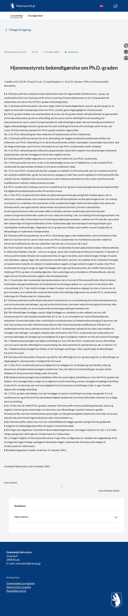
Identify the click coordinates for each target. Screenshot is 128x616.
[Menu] (115, 6)
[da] (101, 6)
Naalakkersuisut (16, 590)
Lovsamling (16, 15)
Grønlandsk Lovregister (20, 583)
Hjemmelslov (21, 516)
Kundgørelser (35, 15)
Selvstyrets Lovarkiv (18, 587)
